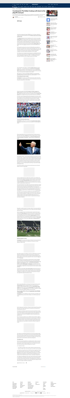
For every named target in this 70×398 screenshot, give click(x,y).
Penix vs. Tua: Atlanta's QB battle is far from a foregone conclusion (53, 28)
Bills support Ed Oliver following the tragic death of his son (53, 50)
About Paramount (22, 385)
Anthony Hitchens (19, 285)
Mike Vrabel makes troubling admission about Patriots (53, 41)
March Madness (15, 387)
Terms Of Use (29, 383)
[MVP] (41, 392)
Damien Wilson (31, 287)
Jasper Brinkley (35, 286)
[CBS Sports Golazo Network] (41, 391)
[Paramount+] (32, 392)
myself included (19, 39)
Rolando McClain (36, 218)
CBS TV (21, 387)
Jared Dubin (16, 16)
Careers (21, 384)
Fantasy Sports (14, 384)
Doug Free (26, 137)
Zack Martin (22, 137)
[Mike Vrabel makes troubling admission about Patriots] (48, 42)
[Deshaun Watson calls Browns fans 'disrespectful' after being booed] (48, 46)
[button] (55, 7)
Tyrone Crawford (30, 268)
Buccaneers (21, 257)
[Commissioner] (37, 392)
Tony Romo (26, 135)
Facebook (44, 386)
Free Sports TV (15, 385)
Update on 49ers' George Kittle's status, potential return (53, 37)
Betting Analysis (15, 386)
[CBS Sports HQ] (33, 391)
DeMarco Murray (33, 67)
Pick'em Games (15, 383)
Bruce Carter (30, 218)
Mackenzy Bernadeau (26, 179)
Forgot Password (53, 386)
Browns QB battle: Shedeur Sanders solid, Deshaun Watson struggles (53, 59)
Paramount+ (21, 386)
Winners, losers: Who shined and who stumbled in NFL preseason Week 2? (53, 24)
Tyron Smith (32, 136)
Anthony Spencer (36, 261)
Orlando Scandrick (33, 215)
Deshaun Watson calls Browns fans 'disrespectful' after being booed (53, 46)
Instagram (44, 385)
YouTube (44, 383)
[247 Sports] (22, 392)
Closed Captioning (30, 386)
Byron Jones (26, 288)
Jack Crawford (23, 262)
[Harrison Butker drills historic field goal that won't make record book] (48, 55)
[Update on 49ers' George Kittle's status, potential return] (48, 38)
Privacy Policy (29, 384)
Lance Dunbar (20, 292)
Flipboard (44, 389)
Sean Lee (25, 44)
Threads (44, 388)
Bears (39, 256)
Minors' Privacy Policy (31, 385)
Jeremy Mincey (19, 265)
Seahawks (36, 91)
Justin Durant (39, 217)
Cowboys (19, 38)
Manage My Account (53, 383)
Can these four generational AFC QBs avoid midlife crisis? (53, 33)
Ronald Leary (36, 136)
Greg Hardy (30, 263)
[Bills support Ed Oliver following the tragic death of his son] (48, 51)
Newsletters (52, 384)
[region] (52, 13)
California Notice (30, 387)
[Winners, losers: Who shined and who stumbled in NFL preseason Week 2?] (48, 24)
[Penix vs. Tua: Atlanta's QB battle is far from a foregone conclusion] (48, 29)
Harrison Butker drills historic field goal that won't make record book (53, 55)
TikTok (44, 384)
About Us (21, 383)
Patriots (33, 91)
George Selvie (32, 261)
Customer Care (37, 384)
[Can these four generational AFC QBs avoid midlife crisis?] (48, 33)
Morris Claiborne (24, 213)
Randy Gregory (25, 263)
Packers (18, 92)
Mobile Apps (14, 388)
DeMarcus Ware (36, 43)
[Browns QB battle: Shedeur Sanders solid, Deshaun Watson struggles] (48, 60)
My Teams (52, 385)
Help (36, 383)
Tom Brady (29, 91)
